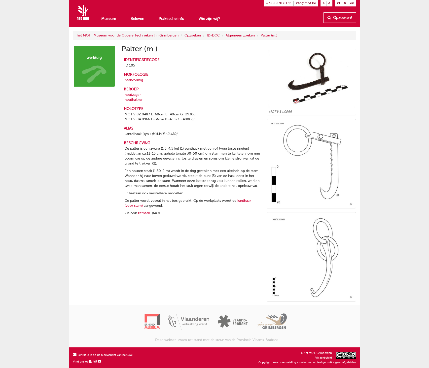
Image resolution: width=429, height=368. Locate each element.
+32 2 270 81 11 (279, 3)
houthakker (134, 99)
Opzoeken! (342, 17)
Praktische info (171, 18)
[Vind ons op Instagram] (95, 361)
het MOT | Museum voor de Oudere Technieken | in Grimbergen (128, 35)
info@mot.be (305, 3)
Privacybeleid (323, 357)
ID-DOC (213, 35)
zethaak (144, 213)
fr (345, 3)
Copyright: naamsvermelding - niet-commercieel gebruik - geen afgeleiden (307, 362)
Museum (108, 18)
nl (338, 3)
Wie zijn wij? (209, 18)
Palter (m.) (269, 35)
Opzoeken (192, 35)
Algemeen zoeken (240, 35)
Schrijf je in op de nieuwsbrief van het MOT (105, 355)
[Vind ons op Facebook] (91, 361)
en (352, 3)
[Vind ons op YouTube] (100, 361)
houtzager (133, 95)
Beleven (137, 18)
